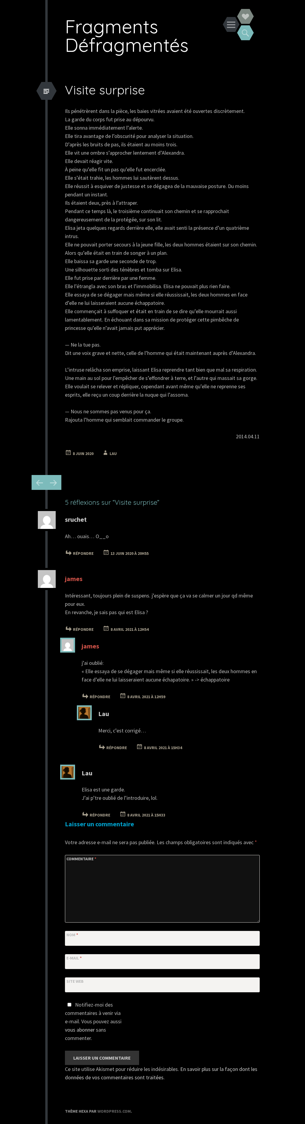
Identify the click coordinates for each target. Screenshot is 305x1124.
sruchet (76, 519)
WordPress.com (114, 1111)
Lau (113, 453)
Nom (72, 934)
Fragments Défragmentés (127, 35)
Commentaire (81, 858)
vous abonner (80, 1029)
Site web (75, 981)
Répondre (83, 553)
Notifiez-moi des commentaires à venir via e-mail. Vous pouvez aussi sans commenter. (93, 1021)
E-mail (74, 958)
